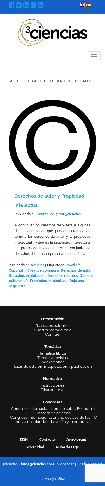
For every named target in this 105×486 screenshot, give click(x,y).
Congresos (52, 402)
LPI (25, 281)
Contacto (47, 439)
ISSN (24, 439)
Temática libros (52, 353)
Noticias (37, 265)
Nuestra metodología (52, 330)
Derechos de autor (76, 270)
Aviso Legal (76, 439)
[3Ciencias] (52, 32)
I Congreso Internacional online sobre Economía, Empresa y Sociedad (52, 410)
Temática (52, 346)
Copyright (17, 270)
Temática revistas (52, 357)
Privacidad (35, 447)
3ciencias (73, 214)
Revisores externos (52, 325)
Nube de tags (67, 447)
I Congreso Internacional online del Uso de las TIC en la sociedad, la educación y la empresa (52, 419)
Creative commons (43, 270)
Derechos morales (62, 276)
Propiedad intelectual (48, 281)
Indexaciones (52, 362)
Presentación (52, 319)
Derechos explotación (27, 276)
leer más (76, 254)
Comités (52, 334)
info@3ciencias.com (37, 464)
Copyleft (72, 265)
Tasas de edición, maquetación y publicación (52, 366)
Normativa (52, 378)
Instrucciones (52, 385)
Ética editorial (52, 390)
